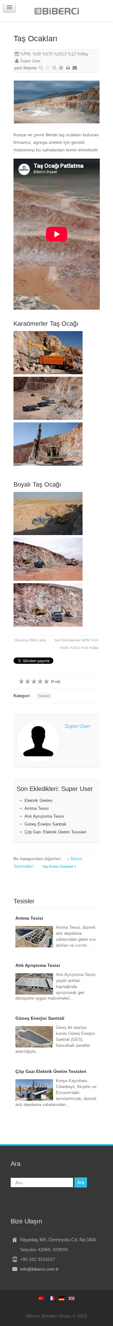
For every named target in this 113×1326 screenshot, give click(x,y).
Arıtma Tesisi (36, 808)
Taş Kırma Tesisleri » (59, 866)
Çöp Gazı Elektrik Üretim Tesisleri (55, 832)
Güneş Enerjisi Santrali (45, 824)
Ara (80, 1182)
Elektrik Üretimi (38, 800)
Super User (30, 61)
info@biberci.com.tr (39, 1269)
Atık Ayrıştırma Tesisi (44, 816)
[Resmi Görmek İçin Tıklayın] (57, 102)
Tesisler (44, 696)
